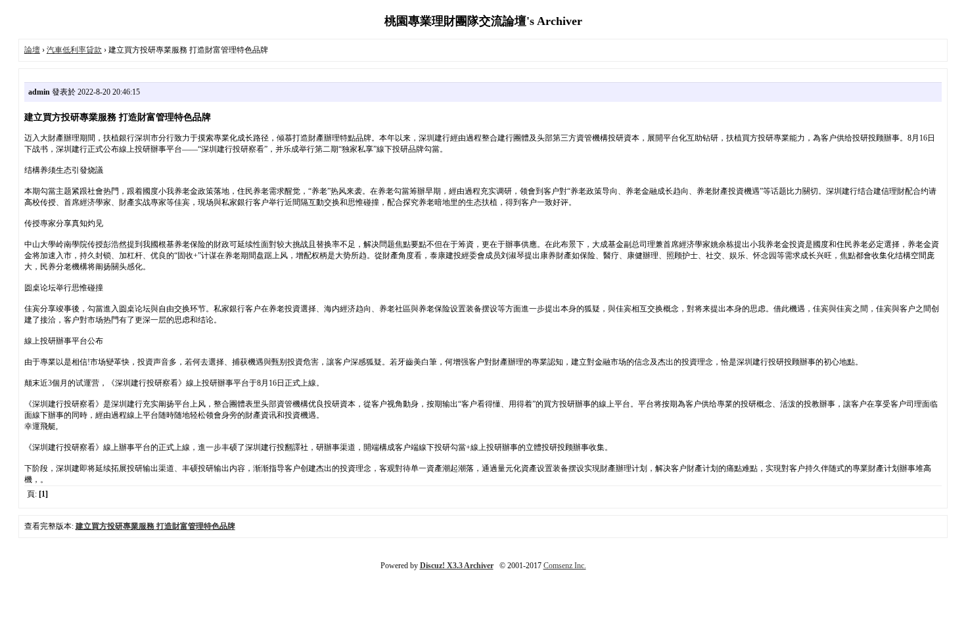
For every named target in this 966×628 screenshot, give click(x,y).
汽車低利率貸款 (74, 50)
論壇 (32, 50)
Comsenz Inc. (564, 565)
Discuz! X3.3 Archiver (457, 565)
